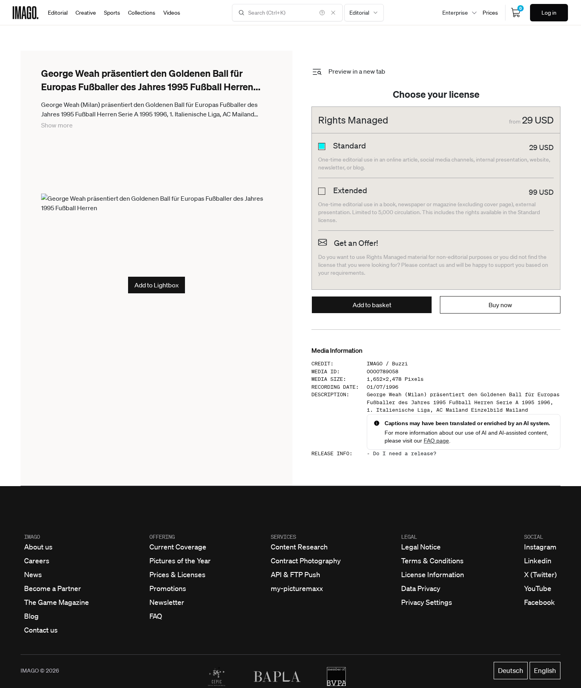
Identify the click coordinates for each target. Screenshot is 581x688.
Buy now (500, 305)
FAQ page (436, 440)
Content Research (299, 546)
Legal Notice (421, 546)
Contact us (41, 629)
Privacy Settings (426, 602)
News (33, 574)
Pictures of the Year (180, 560)
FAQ (155, 616)
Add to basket (372, 305)
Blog (31, 616)
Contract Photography (306, 560)
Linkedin (537, 560)
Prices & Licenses (177, 574)
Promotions (167, 588)
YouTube (537, 588)
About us (38, 546)
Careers (36, 560)
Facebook (539, 602)
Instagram (540, 546)
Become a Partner (52, 588)
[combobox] (364, 12)
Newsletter (166, 602)
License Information (432, 574)
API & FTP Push (295, 574)
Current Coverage (177, 546)
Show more (57, 125)
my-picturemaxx (297, 588)
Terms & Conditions (432, 560)
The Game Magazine (56, 602)
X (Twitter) (540, 574)
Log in (548, 12)
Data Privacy (420, 588)
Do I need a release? (404, 453)
